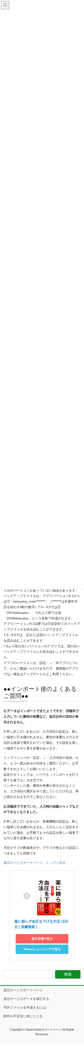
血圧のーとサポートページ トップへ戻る (35, 862)
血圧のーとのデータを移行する (26, 999)
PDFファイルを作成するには (25, 1007)
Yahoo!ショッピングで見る (42, 949)
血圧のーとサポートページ (23, 990)
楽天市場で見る (42, 938)
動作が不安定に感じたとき (23, 1016)
